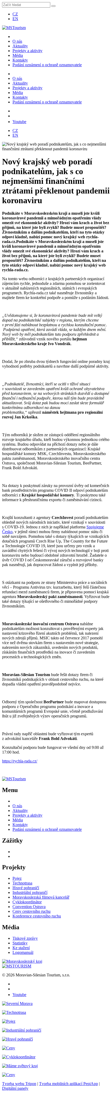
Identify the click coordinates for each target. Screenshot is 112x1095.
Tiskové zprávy (25, 938)
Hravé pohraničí (26, 888)
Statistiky (20, 943)
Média (18, 55)
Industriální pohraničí (30, 892)
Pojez (17, 878)
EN (15, 18)
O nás (17, 41)
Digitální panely (15, 1088)
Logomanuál (23, 952)
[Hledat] (53, 6)
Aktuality (20, 46)
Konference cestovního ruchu (37, 916)
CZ (15, 14)
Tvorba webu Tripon (19, 1083)
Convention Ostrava (29, 906)
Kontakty (20, 60)
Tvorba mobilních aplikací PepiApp (68, 1083)
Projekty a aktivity (27, 50)
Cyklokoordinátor (27, 902)
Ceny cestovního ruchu (32, 911)
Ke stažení (21, 947)
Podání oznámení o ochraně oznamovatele (47, 65)
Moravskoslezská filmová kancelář (41, 897)
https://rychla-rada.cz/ (19, 761)
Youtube (19, 121)
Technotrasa (22, 883)
